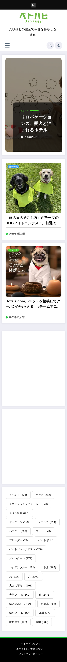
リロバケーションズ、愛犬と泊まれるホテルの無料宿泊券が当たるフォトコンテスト (36, 123)
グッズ (43, 494)
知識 (45, 612)
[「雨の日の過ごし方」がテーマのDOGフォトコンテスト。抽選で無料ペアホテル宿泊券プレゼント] (33, 187)
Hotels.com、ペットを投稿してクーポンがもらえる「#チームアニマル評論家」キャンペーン (33, 304)
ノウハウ (47, 522)
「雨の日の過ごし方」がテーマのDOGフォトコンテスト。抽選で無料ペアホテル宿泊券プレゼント (33, 221)
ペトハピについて (30, 643)
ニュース (24, 111)
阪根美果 (18, 621)
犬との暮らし (20, 585)
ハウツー (18, 531)
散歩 (50, 567)
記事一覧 (13, 166)
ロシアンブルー (22, 567)
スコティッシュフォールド (28, 503)
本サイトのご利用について (30, 648)
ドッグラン (19, 522)
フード (43, 531)
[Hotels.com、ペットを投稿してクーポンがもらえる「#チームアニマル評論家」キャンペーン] (33, 271)
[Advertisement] (33, 368)
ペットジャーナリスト (26, 549)
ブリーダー (19, 540)
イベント (18, 494)
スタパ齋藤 (19, 512)
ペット (45, 540)
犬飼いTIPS (19, 594)
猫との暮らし (20, 603)
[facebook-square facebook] (33, 5)
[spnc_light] (58, 45)
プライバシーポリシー (31, 653)
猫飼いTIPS (19, 612)
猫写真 (48, 603)
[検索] (50, 45)
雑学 (42, 621)
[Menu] (7, 45)
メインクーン (20, 558)
